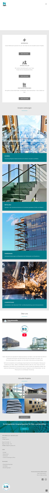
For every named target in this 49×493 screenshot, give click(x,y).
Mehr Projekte (24, 417)
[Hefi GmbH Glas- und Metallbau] (4, 4)
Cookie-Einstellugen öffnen (9, 457)
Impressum (5, 455)
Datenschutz (5, 454)
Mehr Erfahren (24, 53)
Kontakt (24, 428)
